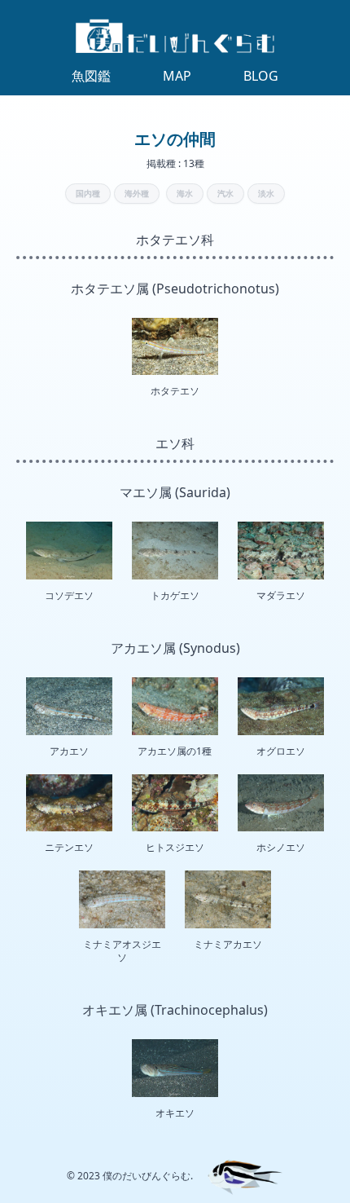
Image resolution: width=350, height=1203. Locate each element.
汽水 (225, 193)
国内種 (88, 193)
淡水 (266, 193)
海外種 (137, 193)
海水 (185, 193)
